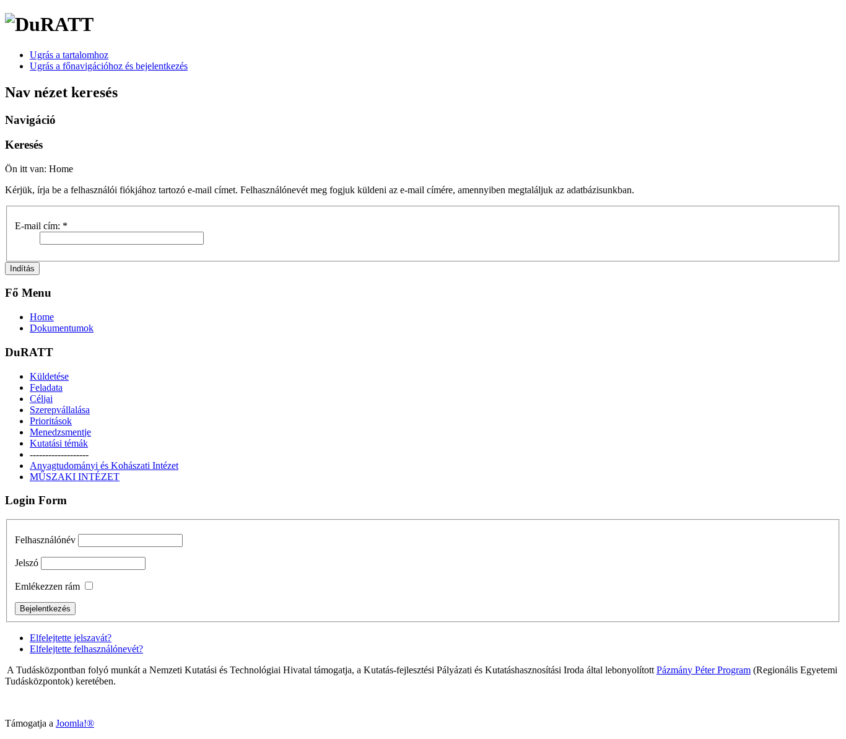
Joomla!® (75, 723)
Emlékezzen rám (47, 586)
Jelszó (26, 563)
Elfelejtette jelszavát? (70, 637)
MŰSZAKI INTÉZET (75, 476)
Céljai (41, 398)
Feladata (46, 387)
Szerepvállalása (60, 409)
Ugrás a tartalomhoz (69, 55)
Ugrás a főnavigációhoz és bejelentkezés (109, 66)
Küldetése (49, 376)
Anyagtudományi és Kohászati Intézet (104, 465)
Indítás (22, 268)
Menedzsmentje (60, 432)
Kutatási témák (59, 443)
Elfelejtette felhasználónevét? (86, 649)
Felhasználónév (45, 540)
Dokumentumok (62, 328)
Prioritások (51, 421)
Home (42, 317)
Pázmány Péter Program (703, 670)
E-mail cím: (41, 226)
